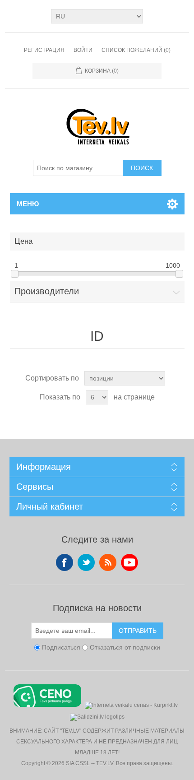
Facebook (64, 562)
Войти (83, 50)
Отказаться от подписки (125, 647)
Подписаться (61, 647)
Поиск (142, 168)
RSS (107, 562)
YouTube (129, 562)
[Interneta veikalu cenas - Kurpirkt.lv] (131, 704)
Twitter (86, 562)
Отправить (138, 630)
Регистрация (44, 50)
